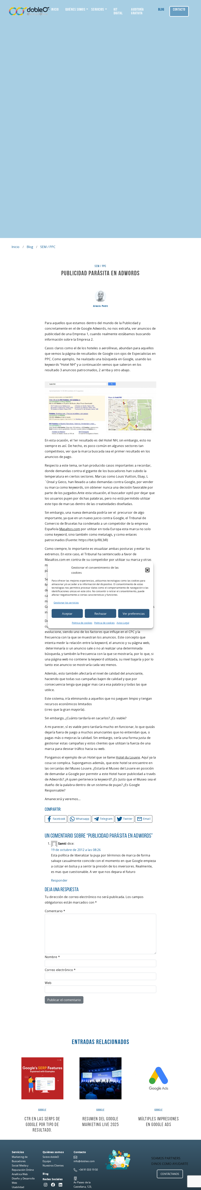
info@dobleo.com (84, 1161)
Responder (59, 880)
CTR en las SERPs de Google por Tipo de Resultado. (42, 1124)
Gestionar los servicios (66, 602)
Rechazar (100, 613)
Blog (161, 9)
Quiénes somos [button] (75, 9)
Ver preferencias (134, 613)
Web (48, 983)
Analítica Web (20, 1174)
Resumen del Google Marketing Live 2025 (100, 1121)
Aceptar (67, 613)
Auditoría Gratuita (137, 11)
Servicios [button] (97, 9)
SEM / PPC (47, 247)
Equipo (47, 1161)
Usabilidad (18, 1187)
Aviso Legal (123, 623)
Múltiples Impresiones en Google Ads (158, 1121)
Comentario (55, 911)
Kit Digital (118, 11)
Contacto (179, 9)
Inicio (55, 9)
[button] (147, 570)
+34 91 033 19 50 (88, 1169)
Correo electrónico (60, 970)
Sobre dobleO (51, 1157)
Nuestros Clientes (53, 1165)
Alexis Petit (100, 306)
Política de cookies (82, 623)
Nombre (52, 957)
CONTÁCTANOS (170, 1174)
